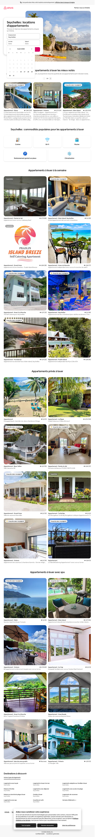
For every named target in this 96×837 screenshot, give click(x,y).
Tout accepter (26, 825)
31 (13, 75)
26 (21, 72)
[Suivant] (50, 78)
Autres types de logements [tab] (12, 777)
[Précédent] (44, 78)
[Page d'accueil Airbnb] (8, 8)
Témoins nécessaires (47, 825)
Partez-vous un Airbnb (82, 8)
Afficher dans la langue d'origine (65, 2)
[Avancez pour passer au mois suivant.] (31, 49)
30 (10, 75)
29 (32, 72)
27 (24, 72)
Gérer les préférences (68, 825)
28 (28, 72)
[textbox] (15, 44)
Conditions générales (52, 834)
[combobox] (23, 37)
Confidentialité (40, 834)
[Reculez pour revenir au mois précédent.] (10, 49)
